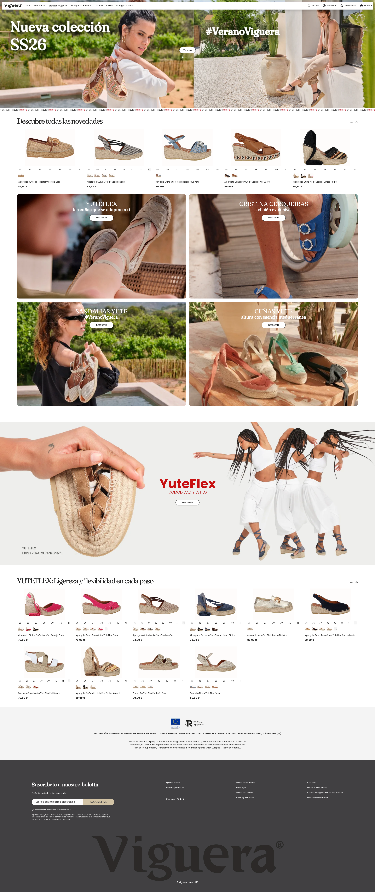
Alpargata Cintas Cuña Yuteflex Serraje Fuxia (41, 635)
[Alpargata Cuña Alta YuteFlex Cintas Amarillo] (101, 662)
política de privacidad (61, 819)
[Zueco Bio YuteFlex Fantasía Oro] (158, 662)
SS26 (28, 5)
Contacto (311, 782)
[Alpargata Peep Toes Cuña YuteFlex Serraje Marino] (330, 604)
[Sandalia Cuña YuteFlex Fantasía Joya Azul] (187, 147)
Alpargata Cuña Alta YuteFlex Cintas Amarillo (98, 693)
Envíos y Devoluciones (317, 787)
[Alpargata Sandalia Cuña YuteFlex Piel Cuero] (256, 147)
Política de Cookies (244, 792)
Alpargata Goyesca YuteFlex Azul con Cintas (212, 635)
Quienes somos (173, 782)
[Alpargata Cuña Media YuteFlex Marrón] (158, 604)
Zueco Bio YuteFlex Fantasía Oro (149, 693)
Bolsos (109, 5)
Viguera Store (186, 882)
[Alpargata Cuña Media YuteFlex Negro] (118, 147)
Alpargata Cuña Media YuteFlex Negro (106, 181)
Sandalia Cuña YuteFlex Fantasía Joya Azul (177, 181)
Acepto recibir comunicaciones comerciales (53, 809)
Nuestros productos (175, 787)
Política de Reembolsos (317, 797)
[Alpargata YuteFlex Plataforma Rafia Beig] (50, 147)
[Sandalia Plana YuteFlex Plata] (216, 662)
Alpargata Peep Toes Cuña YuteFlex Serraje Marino (330, 635)
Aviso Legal (241, 787)
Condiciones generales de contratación (325, 792)
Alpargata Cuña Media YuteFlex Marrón (153, 635)
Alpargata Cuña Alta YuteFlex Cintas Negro (315, 181)
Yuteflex (98, 5)
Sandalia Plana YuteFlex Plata (205, 693)
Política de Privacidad (245, 782)
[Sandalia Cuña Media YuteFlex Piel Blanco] (44, 662)
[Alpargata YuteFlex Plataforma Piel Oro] (273, 604)
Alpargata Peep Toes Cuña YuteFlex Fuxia (96, 635)
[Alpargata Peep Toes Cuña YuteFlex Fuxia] (101, 604)
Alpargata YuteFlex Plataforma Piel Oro (267, 635)
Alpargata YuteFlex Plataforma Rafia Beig (39, 181)
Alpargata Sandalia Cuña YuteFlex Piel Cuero (247, 181)
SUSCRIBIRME (98, 802)
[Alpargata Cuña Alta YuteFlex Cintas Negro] (325, 147)
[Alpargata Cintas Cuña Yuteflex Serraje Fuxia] (44, 604)
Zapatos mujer (56, 5)
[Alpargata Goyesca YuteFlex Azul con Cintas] (216, 604)
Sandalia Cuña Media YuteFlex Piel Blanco (39, 693)
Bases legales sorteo (245, 797)
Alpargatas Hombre (81, 5)
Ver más (187, 51)
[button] (366, 6)
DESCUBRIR (187, 502)
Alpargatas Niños (124, 5)
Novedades (39, 5)
